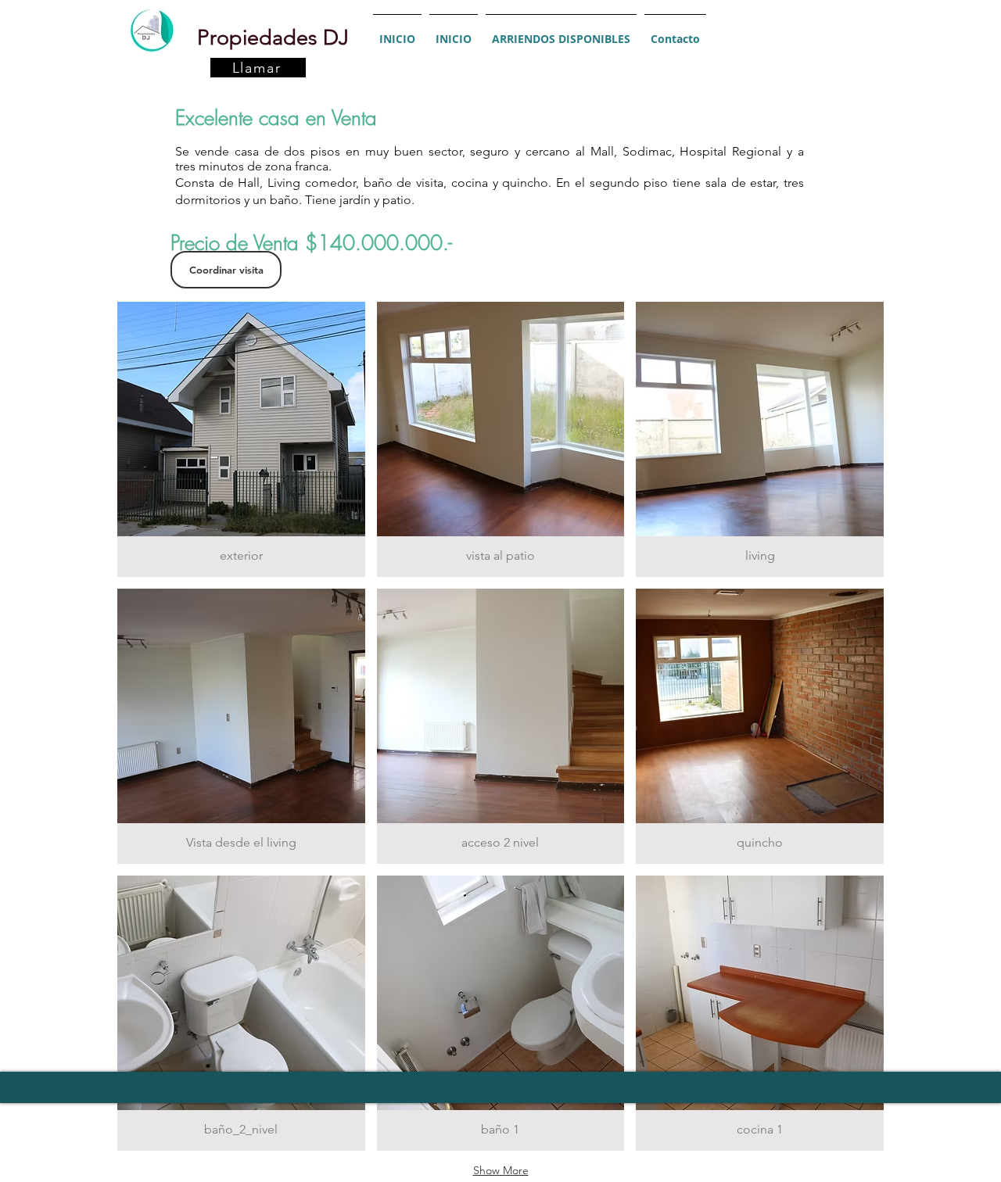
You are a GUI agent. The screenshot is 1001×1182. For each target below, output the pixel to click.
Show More (501, 1170)
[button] (241, 439)
